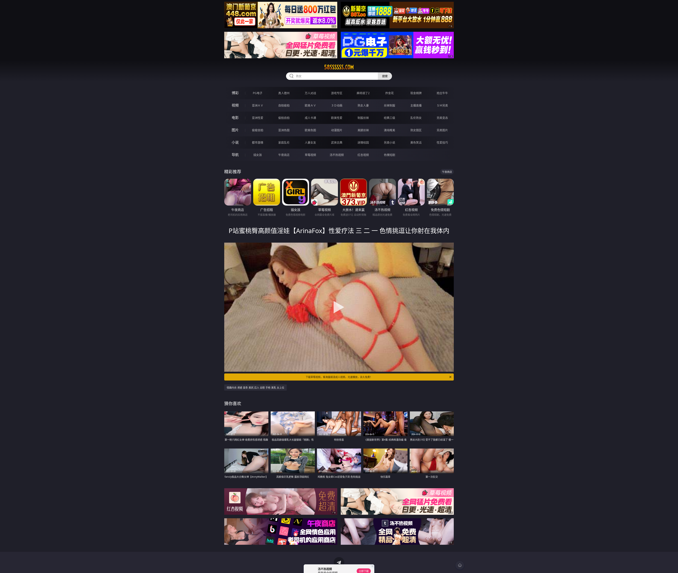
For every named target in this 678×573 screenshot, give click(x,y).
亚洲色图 (284, 130)
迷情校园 (363, 142)
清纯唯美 (389, 130)
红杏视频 (363, 155)
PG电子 (257, 93)
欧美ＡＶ (310, 105)
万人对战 (310, 93)
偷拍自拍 (284, 118)
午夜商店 (284, 155)
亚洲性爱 (257, 118)
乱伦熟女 (416, 118)
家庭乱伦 (284, 142)
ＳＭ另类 (442, 105)
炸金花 (389, 93)
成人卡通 (310, 118)
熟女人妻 (363, 105)
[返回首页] (460, 565)
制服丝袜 (363, 118)
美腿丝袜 (363, 130)
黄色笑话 (416, 142)
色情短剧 (389, 155)
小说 (235, 142)
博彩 (235, 93)
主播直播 (416, 105)
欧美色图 (310, 130)
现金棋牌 (416, 93)
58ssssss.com (339, 67)
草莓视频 (310, 155)
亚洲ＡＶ (257, 105)
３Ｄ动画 (336, 105)
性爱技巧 (442, 142)
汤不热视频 (337, 155)
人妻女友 (310, 142)
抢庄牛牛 (442, 93)
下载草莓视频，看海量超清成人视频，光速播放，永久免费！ (339, 377)
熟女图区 (416, 130)
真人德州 (284, 93)
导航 (235, 154)
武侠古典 (336, 142)
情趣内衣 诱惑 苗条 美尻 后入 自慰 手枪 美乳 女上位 (255, 387)
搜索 (385, 76)
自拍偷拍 (284, 105)
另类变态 (442, 118)
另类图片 (442, 130)
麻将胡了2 (363, 93)
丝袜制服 (389, 105)
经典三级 (389, 118)
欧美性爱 (336, 118)
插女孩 (257, 155)
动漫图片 (336, 130)
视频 (235, 105)
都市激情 (257, 142)
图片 (235, 130)
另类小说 (389, 142)
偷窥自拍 (257, 130)
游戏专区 (336, 93)
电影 (235, 117)
